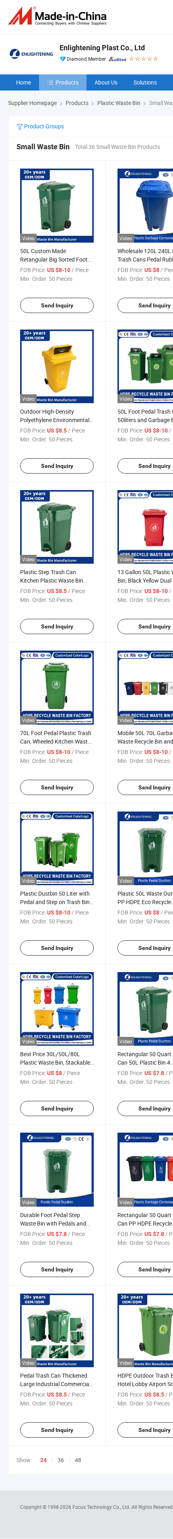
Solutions (145, 82)
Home (23, 82)
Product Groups (43, 126)
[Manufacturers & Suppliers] (58, 15)
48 (78, 1460)
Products (67, 82)
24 (43, 1460)
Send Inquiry (57, 305)
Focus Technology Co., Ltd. (102, 1507)
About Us (106, 82)
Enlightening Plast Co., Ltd (102, 47)
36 (61, 1460)
